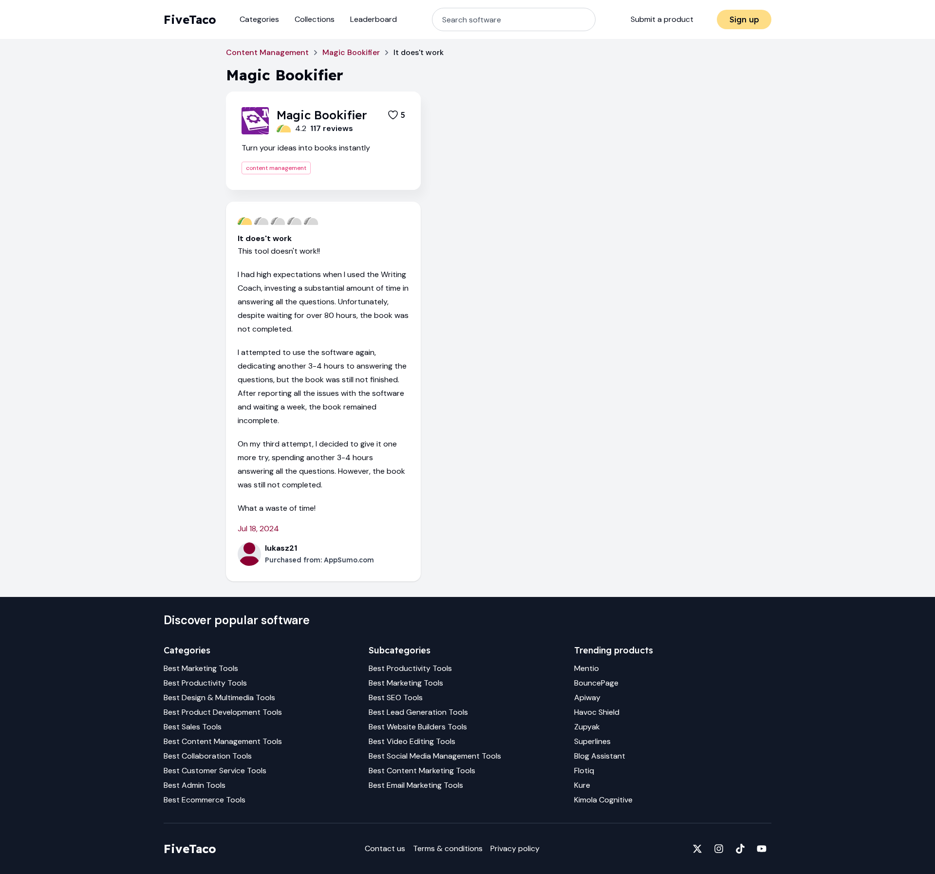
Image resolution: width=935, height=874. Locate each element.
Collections (315, 19)
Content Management (267, 52)
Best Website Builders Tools (418, 727)
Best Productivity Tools (205, 683)
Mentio (586, 668)
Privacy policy (515, 848)
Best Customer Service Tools (215, 770)
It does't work (265, 238)
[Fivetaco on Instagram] (719, 848)
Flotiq (584, 770)
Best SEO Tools (396, 697)
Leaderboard (373, 19)
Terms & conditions (448, 848)
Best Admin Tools (194, 785)
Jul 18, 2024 (258, 528)
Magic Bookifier (351, 52)
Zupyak (587, 727)
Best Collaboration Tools (208, 756)
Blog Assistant (599, 756)
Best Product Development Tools (223, 712)
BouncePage (596, 683)
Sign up (744, 19)
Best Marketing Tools (201, 668)
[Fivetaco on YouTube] (761, 848)
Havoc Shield (596, 712)
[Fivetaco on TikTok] (740, 848)
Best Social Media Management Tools (435, 756)
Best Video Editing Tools (412, 741)
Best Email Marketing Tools (416, 785)
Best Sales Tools (193, 727)
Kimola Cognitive (603, 800)
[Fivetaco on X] (697, 848)
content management (276, 168)
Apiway (587, 697)
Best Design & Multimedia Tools (219, 697)
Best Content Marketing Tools (422, 770)
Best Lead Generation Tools (418, 712)
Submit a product (662, 19)
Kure (582, 785)
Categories (259, 19)
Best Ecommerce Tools (204, 800)
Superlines (592, 741)
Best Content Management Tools (223, 741)
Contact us (385, 848)
